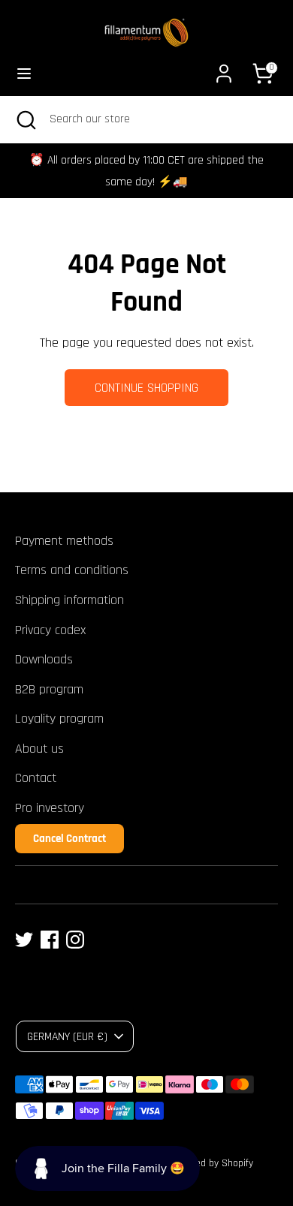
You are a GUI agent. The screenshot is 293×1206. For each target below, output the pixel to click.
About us (39, 748)
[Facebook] (50, 940)
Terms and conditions (71, 570)
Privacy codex (50, 630)
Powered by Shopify (211, 1163)
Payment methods (64, 540)
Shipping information (69, 600)
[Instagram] (75, 940)
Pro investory (49, 808)
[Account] (224, 68)
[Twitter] (24, 940)
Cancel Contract (69, 839)
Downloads (44, 659)
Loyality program (59, 718)
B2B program (49, 689)
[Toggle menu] (24, 73)
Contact (35, 777)
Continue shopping (146, 387)
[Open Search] (24, 119)
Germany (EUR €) (67, 1036)
